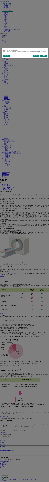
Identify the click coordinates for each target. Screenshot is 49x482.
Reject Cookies (36, 55)
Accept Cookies (43, 55)
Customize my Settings (6, 55)
